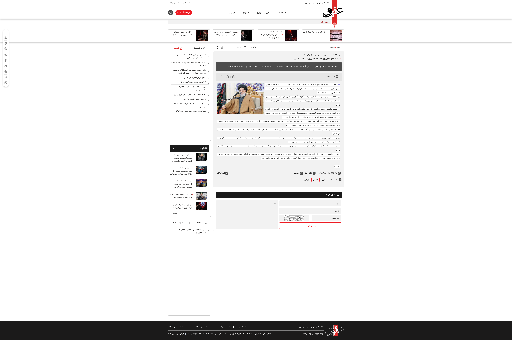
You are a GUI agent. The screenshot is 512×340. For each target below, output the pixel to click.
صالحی (315, 179)
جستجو (213, 327)
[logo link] (333, 12)
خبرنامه (229, 327)
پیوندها (221, 327)
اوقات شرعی (178, 327)
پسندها (296, 173)
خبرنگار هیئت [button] (182, 12)
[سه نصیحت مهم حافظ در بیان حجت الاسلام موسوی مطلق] (201, 196)
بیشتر (175, 213)
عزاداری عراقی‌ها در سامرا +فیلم (195, 77)
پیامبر (307, 179)
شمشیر (325, 179)
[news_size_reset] (227, 77)
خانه (338, 47)
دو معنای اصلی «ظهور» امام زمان (195, 99)
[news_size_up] (233, 77)
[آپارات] (5, 37)
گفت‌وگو (246, 12)
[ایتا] (5, 60)
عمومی (332, 47)
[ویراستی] (6, 43)
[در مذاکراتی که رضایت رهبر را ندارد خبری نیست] (291, 35)
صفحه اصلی (281, 12)
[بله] (5, 54)
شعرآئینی (232, 12)
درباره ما (248, 327)
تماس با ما (239, 327)
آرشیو (196, 327)
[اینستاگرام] (5, 82)
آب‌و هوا (188, 327)
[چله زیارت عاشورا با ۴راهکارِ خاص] (336, 35)
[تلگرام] (5, 77)
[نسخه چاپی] (217, 47)
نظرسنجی (204, 327)
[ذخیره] (222, 47)
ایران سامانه (171, 334)
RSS (169, 327)
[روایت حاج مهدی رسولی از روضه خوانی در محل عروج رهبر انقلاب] (246, 35)
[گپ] (5, 66)
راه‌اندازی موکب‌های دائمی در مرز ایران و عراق (190, 94)
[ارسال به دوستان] (227, 47)
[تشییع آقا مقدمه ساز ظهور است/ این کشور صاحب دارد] (201, 158)
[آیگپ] (5, 49)
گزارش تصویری (262, 12)
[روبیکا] (5, 71)
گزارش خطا (308, 173)
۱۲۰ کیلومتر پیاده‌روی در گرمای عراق (194, 82)
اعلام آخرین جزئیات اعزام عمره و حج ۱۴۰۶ (191, 111)
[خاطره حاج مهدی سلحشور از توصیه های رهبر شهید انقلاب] (202, 35)
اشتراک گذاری (220, 173)
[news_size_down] (221, 77)
